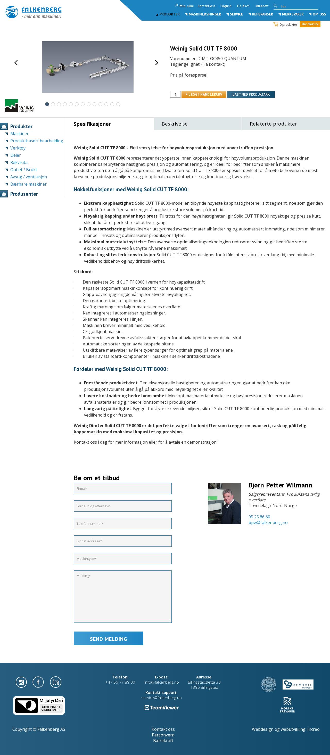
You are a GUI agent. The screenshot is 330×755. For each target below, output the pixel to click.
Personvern (163, 735)
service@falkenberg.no (161, 697)
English (226, 6)
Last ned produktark (251, 94)
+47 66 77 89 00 (120, 682)
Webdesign (263, 729)
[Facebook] (38, 681)
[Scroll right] (157, 62)
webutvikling (293, 729)
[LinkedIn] (55, 681)
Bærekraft (163, 740)
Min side (186, 6)
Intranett (261, 6)
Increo (313, 729)
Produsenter (24, 193)
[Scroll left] (16, 62)
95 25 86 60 (259, 517)
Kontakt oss (206, 6)
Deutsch (243, 6)
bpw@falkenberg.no (268, 522)
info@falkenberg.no (161, 682)
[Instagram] (21, 681)
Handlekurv (310, 24)
